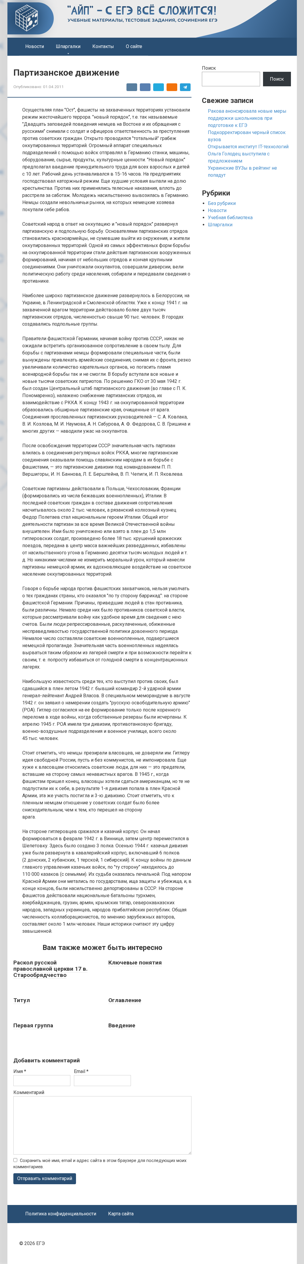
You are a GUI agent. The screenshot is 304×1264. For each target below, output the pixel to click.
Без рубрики (222, 203)
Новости (34, 46)
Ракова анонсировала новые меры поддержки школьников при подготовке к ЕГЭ (247, 118)
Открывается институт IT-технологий (248, 146)
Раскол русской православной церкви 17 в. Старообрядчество (50, 968)
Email (81, 1071)
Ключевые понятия (135, 962)
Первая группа (33, 1025)
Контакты (103, 46)
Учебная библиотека (230, 217)
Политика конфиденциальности (60, 1214)
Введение (121, 1025)
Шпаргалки (68, 46)
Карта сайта (121, 1214)
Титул (21, 1000)
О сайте (134, 46)
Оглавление (124, 1000)
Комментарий (28, 1092)
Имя (19, 1071)
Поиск (209, 68)
